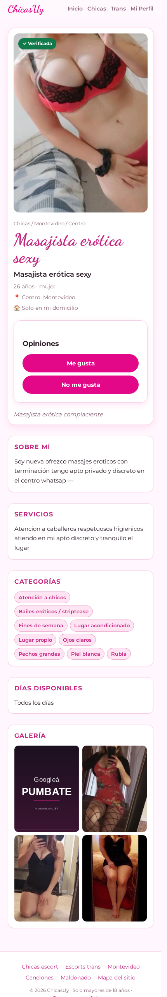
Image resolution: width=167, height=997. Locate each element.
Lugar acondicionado (102, 625)
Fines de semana (41, 625)
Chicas (96, 8)
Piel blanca (85, 654)
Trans (118, 8)
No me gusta (80, 384)
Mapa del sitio (117, 977)
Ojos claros (77, 640)
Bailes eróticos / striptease (54, 611)
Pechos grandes (39, 654)
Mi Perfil (141, 8)
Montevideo (49, 223)
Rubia (119, 654)
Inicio (75, 8)
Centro (76, 223)
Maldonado (76, 977)
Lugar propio (35, 640)
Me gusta (81, 363)
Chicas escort (40, 966)
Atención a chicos (42, 597)
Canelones (40, 977)
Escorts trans (83, 966)
